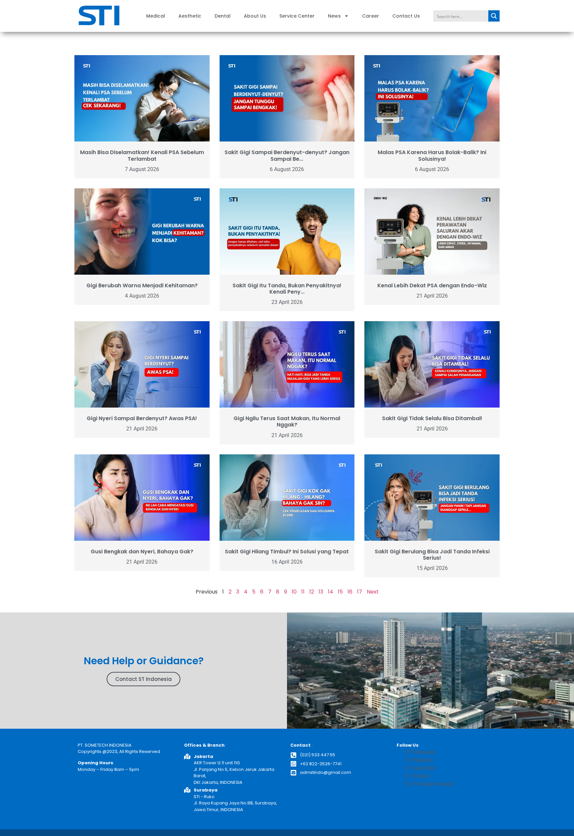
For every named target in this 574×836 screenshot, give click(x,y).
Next (373, 592)
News (334, 16)
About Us (255, 16)
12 (311, 592)
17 (359, 592)
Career (370, 16)
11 (303, 592)
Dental (223, 16)
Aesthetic (189, 16)
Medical (155, 16)
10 (294, 592)
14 (330, 592)
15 (340, 592)
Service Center (297, 16)
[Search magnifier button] (494, 16)
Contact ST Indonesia (143, 679)
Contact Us (406, 16)
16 (349, 592)
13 (321, 592)
